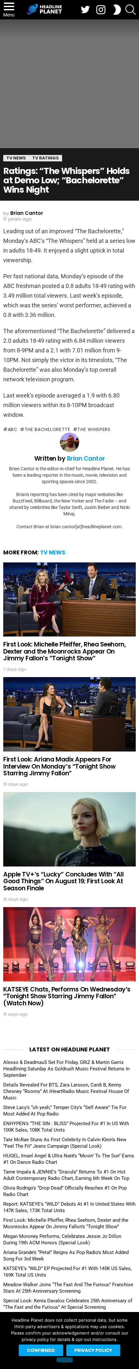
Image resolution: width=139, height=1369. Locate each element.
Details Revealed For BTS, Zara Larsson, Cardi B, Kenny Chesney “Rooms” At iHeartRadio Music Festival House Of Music (66, 1091)
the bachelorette (47, 429)
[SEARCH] (130, 10)
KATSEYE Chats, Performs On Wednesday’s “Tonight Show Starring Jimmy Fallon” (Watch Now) (67, 996)
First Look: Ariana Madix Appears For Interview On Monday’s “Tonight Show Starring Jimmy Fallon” (59, 766)
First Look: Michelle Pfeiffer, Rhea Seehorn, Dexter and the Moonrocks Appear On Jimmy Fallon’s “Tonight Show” (64, 651)
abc (12, 429)
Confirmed (41, 1350)
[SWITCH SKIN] (117, 10)
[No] (65, 1359)
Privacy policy (93, 1350)
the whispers (93, 429)
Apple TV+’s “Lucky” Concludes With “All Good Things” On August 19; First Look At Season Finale (63, 881)
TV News (52, 552)
